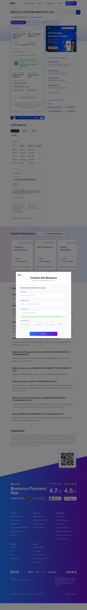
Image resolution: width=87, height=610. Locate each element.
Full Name (23, 292)
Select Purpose (24, 320)
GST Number (24, 309)
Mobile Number (24, 300)
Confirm (43, 334)
